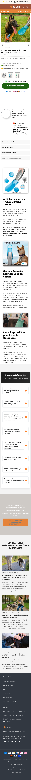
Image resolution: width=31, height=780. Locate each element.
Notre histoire (8, 685)
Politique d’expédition (12, 767)
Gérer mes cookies (9, 701)
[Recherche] (23, 7)
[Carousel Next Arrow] (29, 45)
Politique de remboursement (16, 761)
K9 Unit (9, 759)
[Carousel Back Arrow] (2, 45)
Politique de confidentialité (20, 759)
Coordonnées (23, 767)
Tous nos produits (9, 681)
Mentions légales (16, 772)
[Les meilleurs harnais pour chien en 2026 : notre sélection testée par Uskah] (15, 640)
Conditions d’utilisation (16, 764)
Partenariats (7, 697)
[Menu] (3, 7)
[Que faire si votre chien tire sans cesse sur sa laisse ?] (15, 603)
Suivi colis (6, 693)
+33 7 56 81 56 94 (17, 715)
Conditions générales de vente (16, 769)
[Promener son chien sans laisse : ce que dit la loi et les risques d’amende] (15, 563)
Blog (4, 689)
